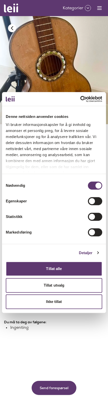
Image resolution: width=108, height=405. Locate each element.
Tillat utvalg (54, 285)
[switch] (95, 201)
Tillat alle (54, 268)
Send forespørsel (54, 388)
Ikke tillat (54, 301)
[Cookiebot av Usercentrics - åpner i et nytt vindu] (80, 99)
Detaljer (86, 253)
